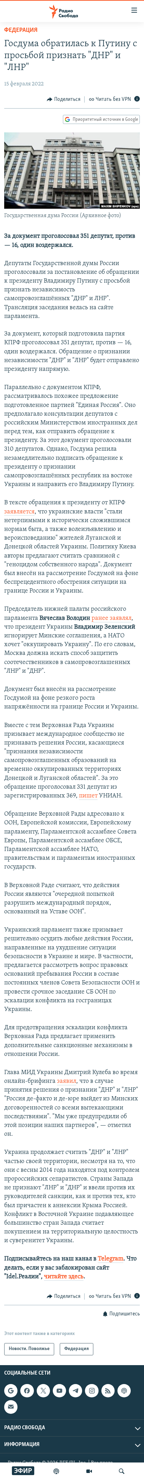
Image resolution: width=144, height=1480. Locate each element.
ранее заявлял (111, 618)
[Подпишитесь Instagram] (91, 1390)
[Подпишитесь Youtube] (59, 1390)
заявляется (19, 512)
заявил (66, 1081)
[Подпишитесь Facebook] (27, 1390)
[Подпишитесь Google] (10, 1390)
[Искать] (121, 1471)
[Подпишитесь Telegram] (75, 1390)
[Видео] (89, 1471)
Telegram (110, 1259)
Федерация (20, 30)
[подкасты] (56, 1471)
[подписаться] (10, 1406)
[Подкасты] (124, 1390)
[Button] (63, 99)
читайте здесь (64, 1277)
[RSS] (108, 1390)
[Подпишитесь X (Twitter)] (43, 1390)
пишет (88, 796)
